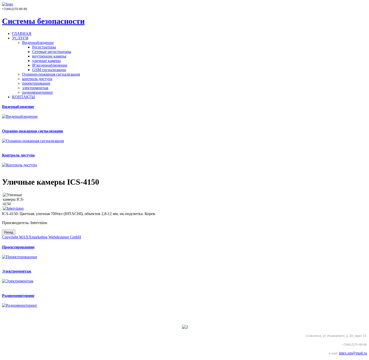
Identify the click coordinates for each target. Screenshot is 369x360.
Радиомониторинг (18, 295)
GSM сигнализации (49, 70)
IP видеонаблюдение (49, 65)
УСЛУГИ (20, 38)
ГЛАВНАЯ (21, 33)
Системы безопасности (43, 21)
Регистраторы (44, 47)
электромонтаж (35, 88)
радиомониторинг (37, 92)
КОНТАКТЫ (23, 97)
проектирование (36, 83)
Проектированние (18, 247)
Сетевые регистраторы (51, 51)
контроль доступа (37, 79)
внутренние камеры (49, 56)
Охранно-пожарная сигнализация (51, 74)
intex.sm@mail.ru (353, 353)
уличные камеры (46, 61)
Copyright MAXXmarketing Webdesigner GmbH (41, 237)
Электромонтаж (16, 271)
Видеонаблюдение (38, 42)
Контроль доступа (18, 155)
